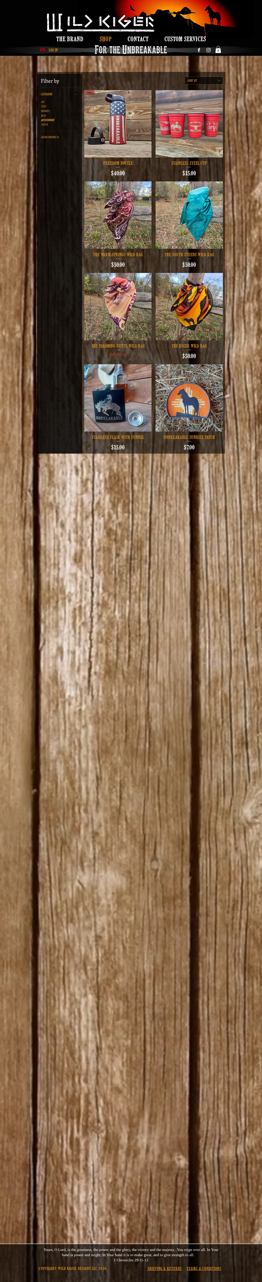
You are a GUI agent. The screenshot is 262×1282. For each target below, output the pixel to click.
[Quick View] (189, 123)
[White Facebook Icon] (199, 50)
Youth (44, 124)
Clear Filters (49, 137)
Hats (43, 115)
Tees (43, 106)
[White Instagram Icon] (208, 50)
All (42, 102)
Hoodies (45, 111)
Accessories (47, 120)
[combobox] (204, 80)
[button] (218, 49)
